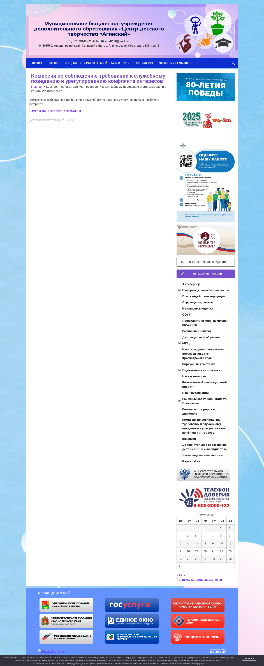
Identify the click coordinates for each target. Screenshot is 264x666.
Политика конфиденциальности (199, 579)
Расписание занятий (197, 331)
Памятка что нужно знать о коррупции (55, 111)
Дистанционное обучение (201, 337)
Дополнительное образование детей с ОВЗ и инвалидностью (204, 447)
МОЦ (186, 343)
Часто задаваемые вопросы (202, 455)
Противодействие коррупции (204, 296)
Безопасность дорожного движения (200, 411)
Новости (53, 63)
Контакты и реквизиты (175, 63)
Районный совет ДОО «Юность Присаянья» (204, 401)
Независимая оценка (197, 308)
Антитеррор (191, 284)
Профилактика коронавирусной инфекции (205, 323)
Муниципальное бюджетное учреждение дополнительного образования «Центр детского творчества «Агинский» (99, 28)
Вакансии (189, 438)
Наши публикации (195, 393)
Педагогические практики (201, 370)
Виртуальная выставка (198, 364)
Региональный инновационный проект (204, 384)
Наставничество (194, 376)
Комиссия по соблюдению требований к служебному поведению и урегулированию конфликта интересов (204, 426)
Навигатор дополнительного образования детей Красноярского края (203, 354)
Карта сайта (191, 461)
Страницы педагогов (197, 302)
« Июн (181, 575)
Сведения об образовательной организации (95, 63)
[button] (233, 63)
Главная (36, 63)
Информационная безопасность (205, 290)
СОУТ (186, 314)
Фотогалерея (144, 63)
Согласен (249, 658)
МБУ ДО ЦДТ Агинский (54, 593)
